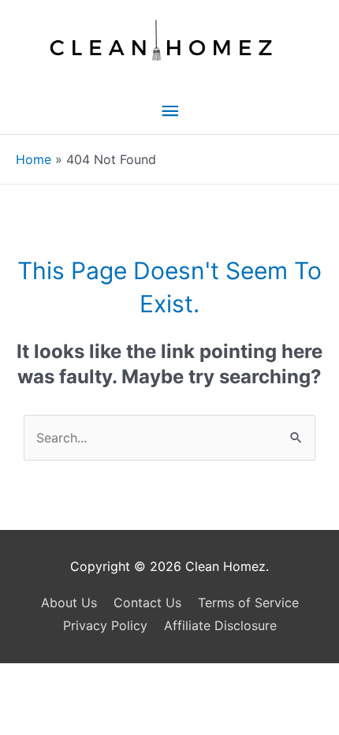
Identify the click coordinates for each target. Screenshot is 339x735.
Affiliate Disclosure (220, 625)
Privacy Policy (105, 625)
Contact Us (147, 602)
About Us (69, 602)
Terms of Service (248, 602)
